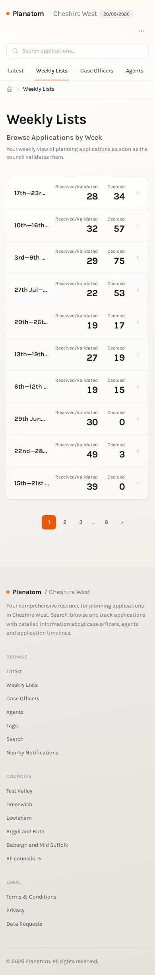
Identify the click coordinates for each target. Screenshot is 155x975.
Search (14, 739)
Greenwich (19, 804)
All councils (20, 858)
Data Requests (24, 923)
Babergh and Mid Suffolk (37, 845)
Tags (12, 725)
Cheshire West (75, 13)
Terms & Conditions (31, 896)
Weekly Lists (52, 70)
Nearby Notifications (32, 752)
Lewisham (19, 818)
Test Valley (19, 790)
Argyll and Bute (25, 831)
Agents (134, 70)
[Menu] (141, 31)
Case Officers (96, 70)
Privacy (15, 910)
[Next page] (122, 522)
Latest (15, 70)
